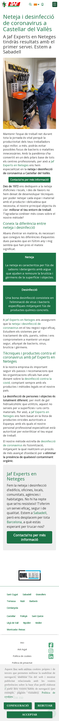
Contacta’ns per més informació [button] (29, 537)
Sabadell (39, 513)
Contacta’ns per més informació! (29, 179)
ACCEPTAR (29, 714)
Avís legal (22, 649)
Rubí (22, 601)
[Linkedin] (51, 657)
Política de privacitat (22, 662)
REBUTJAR (45, 705)
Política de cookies (22, 656)
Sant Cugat (12, 594)
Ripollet (27, 622)
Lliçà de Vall (12, 622)
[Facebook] (51, 646)
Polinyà (23, 616)
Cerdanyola (12, 607)
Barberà (33, 601)
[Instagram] (51, 652)
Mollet (38, 622)
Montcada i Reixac (16, 629)
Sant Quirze (37, 616)
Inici (22, 642)
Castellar (11, 616)
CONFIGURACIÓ (18, 705)
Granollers (41, 594)
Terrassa (11, 601)
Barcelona (14, 522)
